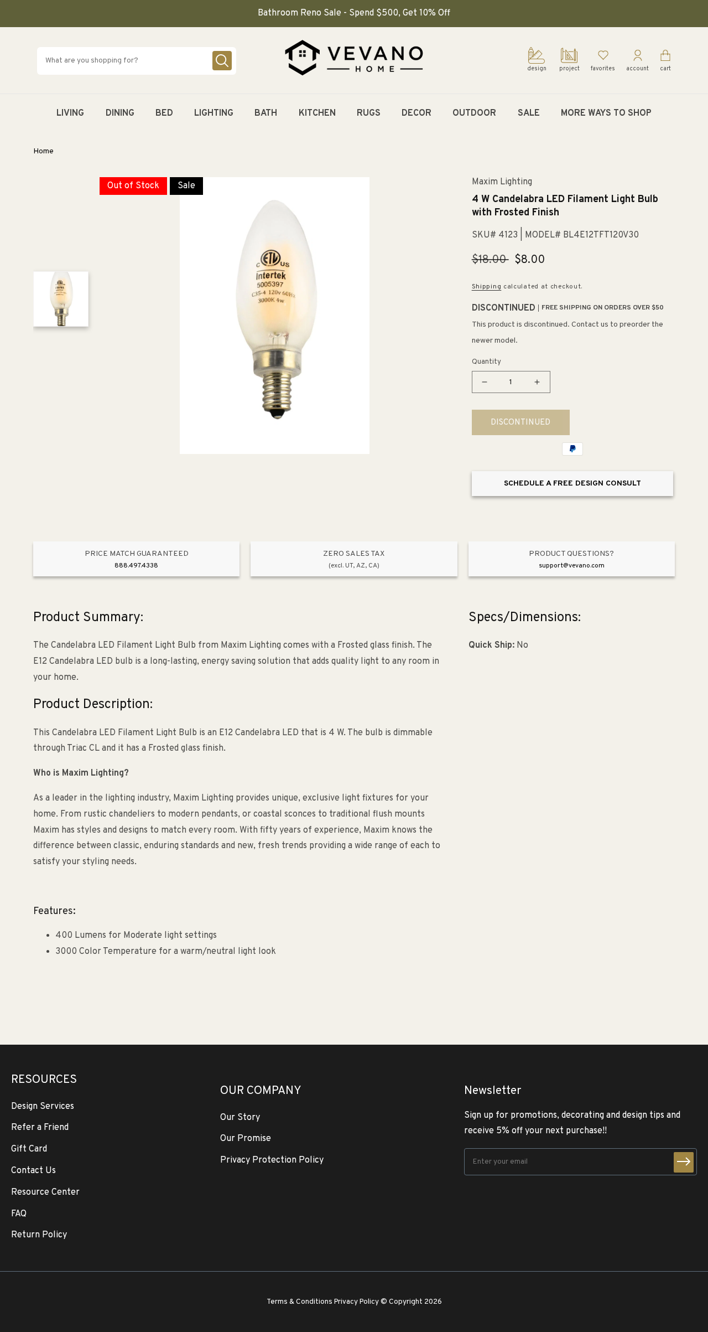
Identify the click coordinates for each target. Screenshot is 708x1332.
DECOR (416, 113)
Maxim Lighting (502, 182)
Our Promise (245, 1138)
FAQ (19, 1214)
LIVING (70, 113)
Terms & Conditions (299, 1302)
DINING (120, 113)
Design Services (42, 1106)
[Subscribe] (684, 1162)
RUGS (369, 113)
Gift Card (29, 1149)
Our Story (240, 1117)
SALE (529, 113)
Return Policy (39, 1235)
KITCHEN (317, 113)
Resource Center (45, 1192)
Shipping (487, 286)
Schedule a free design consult (572, 483)
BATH (265, 113)
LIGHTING (213, 113)
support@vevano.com (572, 565)
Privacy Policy (356, 1302)
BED (164, 113)
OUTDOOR (474, 113)
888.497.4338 (136, 565)
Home (43, 151)
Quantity (486, 362)
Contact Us (33, 1170)
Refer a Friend (40, 1127)
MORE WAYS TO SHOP (606, 113)
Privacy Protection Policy (272, 1160)
